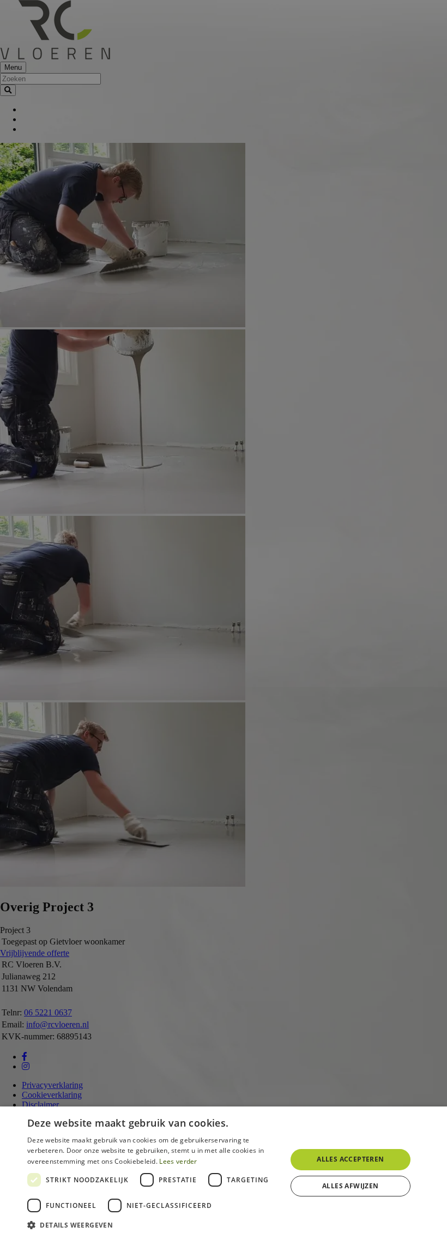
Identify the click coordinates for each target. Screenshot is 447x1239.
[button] (153, 1224)
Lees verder (178, 1161)
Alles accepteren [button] (350, 1159)
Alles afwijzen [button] (350, 1185)
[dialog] (223, 1172)
